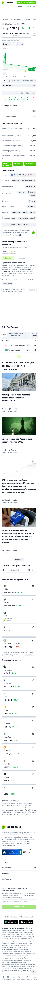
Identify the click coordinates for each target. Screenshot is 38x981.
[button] (15, 180)
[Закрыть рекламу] (33, 613)
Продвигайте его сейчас (29, 654)
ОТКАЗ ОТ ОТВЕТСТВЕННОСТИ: (13, 928)
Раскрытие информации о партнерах (13, 330)
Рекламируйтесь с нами (11, 235)
